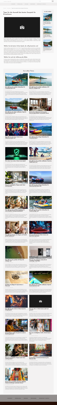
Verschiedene (32, 4)
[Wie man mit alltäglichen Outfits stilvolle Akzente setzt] (40, 325)
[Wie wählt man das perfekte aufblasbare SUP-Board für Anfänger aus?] (47, 30)
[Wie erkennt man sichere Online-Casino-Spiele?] (16, 153)
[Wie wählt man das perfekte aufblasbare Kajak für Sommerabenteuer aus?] (40, 277)
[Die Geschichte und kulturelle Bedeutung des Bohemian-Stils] (40, 350)
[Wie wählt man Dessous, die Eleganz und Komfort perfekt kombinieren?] (16, 227)
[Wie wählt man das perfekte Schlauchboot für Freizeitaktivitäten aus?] (47, 17)
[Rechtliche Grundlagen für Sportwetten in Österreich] (16, 277)
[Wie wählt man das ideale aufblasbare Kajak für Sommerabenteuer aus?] (47, 43)
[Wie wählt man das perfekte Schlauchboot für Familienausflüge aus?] (40, 202)
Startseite (4, 8)
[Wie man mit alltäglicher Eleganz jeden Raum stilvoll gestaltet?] (16, 350)
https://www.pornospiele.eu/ (17, 48)
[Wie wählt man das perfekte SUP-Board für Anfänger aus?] (16, 252)
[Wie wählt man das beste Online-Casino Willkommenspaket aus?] (16, 129)
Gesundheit (13, 4)
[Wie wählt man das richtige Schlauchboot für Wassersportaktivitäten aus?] (40, 177)
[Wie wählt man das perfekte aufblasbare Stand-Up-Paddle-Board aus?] (40, 153)
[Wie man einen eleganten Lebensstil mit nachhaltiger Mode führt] (40, 252)
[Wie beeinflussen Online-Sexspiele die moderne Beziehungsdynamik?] (16, 325)
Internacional (19, 4)
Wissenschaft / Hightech (41, 4)
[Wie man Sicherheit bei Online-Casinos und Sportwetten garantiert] (40, 227)
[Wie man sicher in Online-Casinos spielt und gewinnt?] (40, 301)
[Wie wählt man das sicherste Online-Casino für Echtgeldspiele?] (16, 301)
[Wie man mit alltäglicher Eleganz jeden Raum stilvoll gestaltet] (16, 177)
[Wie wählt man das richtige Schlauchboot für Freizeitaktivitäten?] (40, 129)
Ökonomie (26, 4)
